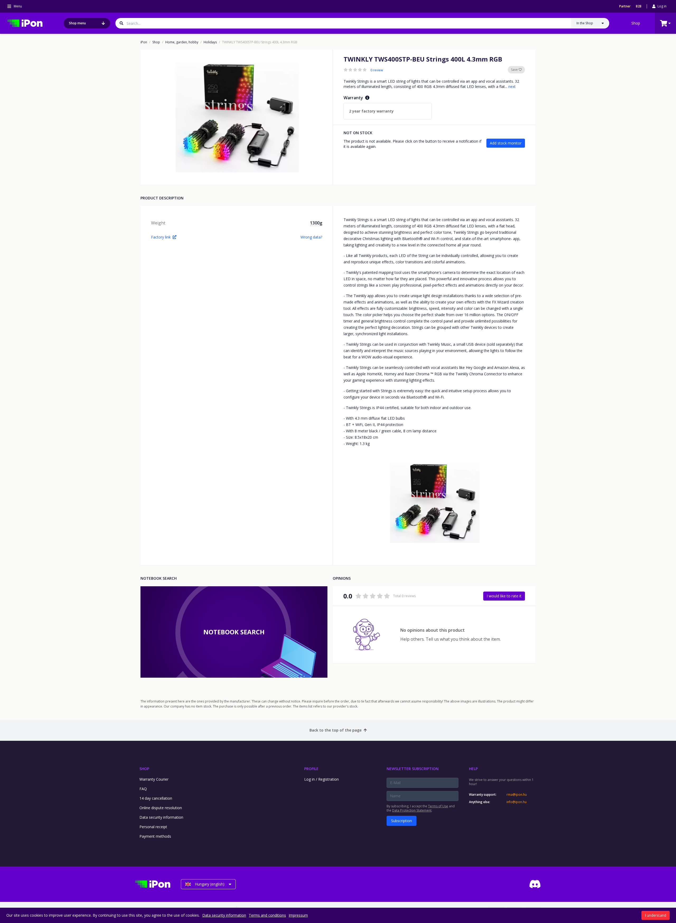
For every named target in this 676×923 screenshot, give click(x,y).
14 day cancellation (155, 798)
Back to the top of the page (335, 730)
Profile (311, 768)
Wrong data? (311, 237)
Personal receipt (153, 826)
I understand (655, 915)
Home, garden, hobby (181, 42)
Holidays (210, 42)
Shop (635, 23)
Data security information (161, 817)
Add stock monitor (506, 143)
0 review (376, 70)
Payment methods (155, 836)
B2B (638, 6)
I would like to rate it (504, 595)
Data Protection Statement (411, 810)
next (512, 86)
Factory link (161, 237)
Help (473, 768)
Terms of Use (438, 806)
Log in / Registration (321, 779)
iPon (143, 42)
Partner (625, 6)
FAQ (143, 788)
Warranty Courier (153, 779)
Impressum (298, 915)
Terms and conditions (267, 915)
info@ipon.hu (516, 802)
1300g (316, 223)
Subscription (401, 820)
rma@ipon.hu (516, 795)
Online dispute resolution (160, 807)
